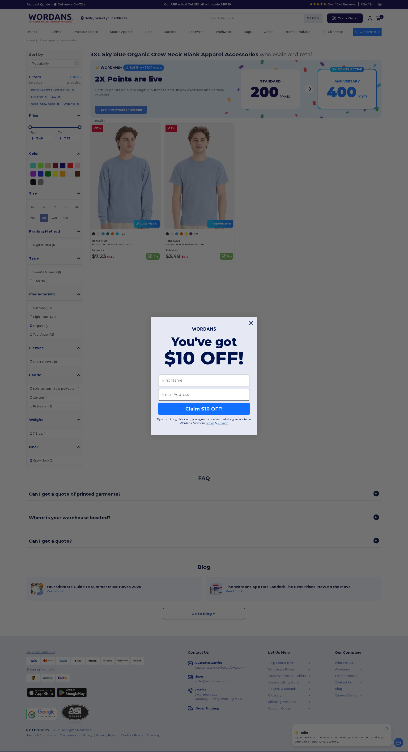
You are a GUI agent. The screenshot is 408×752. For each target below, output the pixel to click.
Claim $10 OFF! (204, 409)
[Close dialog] (251, 323)
